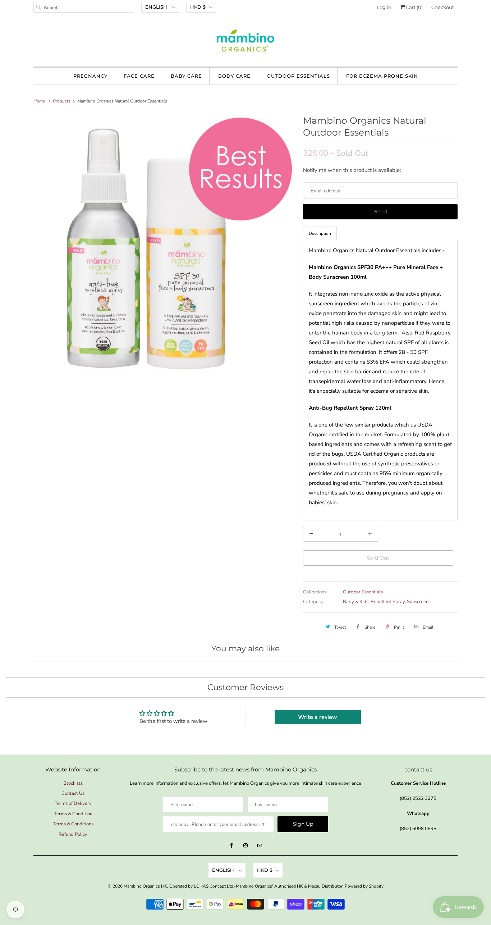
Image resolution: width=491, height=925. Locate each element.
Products (62, 101)
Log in (384, 7)
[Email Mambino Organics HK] (259, 845)
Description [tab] (320, 233)
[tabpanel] (380, 380)
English (157, 7)
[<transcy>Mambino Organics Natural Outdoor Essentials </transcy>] (164, 244)
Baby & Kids (355, 601)
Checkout (442, 7)
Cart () (414, 7)
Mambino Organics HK (145, 886)
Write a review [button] (317, 717)
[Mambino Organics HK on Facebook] (231, 845)
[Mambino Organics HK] (245, 42)
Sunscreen (417, 601)
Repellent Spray (388, 601)
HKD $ (198, 7)
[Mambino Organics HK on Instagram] (245, 845)
